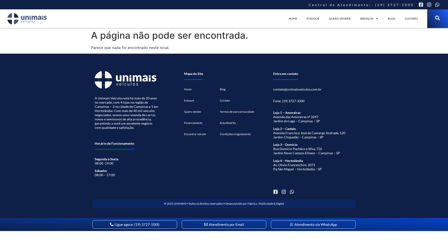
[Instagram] (429, 4)
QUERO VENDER (340, 18)
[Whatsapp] (437, 4)
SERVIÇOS (366, 18)
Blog (392, 18)
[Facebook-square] (421, 4)
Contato (411, 18)
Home (293, 18)
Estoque (313, 18)
